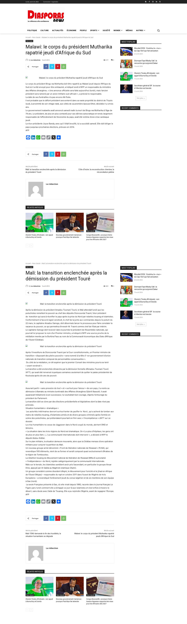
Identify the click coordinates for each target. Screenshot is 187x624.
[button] (158, 30)
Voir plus (140, 98)
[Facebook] (149, 1)
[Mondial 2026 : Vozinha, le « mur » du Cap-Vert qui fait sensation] (126, 51)
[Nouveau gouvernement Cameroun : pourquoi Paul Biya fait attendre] (70, 222)
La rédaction (35, 60)
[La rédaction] (27, 60)
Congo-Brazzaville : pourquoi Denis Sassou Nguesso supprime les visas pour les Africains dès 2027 (99, 237)
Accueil (28, 37)
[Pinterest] (57, 66)
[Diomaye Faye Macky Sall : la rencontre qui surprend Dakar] (126, 64)
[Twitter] (160, 1)
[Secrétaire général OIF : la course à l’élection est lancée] (126, 88)
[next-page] (31, 245)
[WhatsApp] (63, 66)
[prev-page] (27, 245)
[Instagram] (153, 1)
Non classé (36, 37)
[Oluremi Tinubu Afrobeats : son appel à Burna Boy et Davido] (39, 222)
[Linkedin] (156, 1)
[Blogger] (145, 1)
